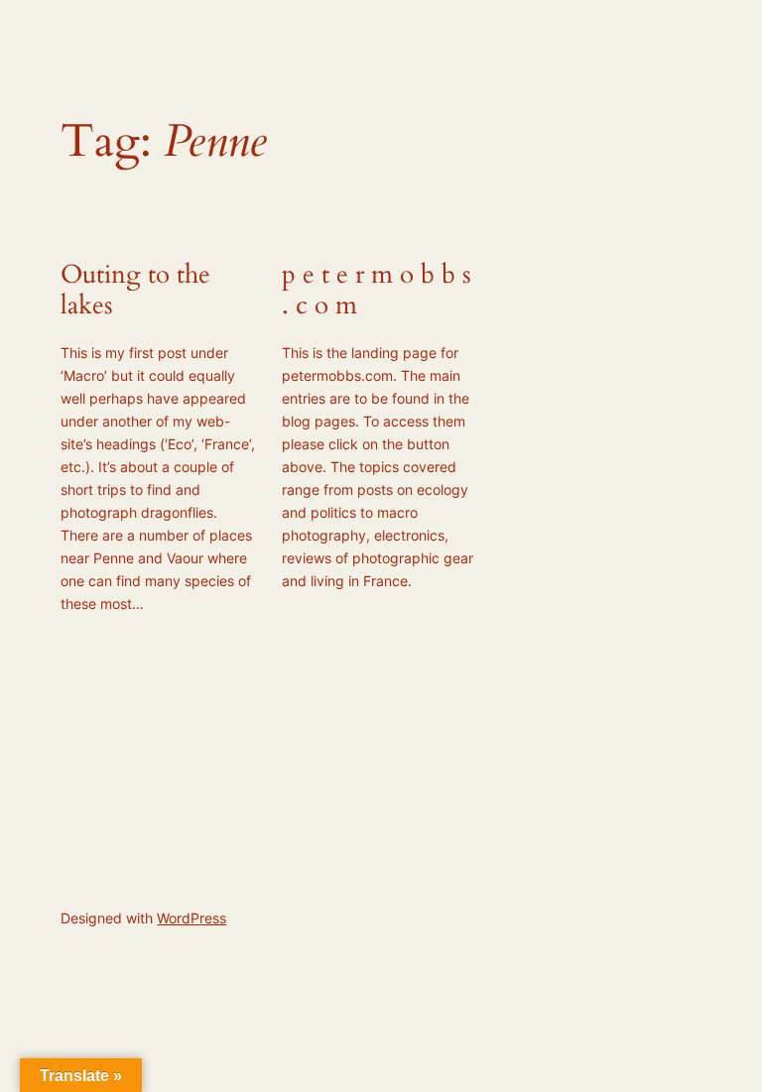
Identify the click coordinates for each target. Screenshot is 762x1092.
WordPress (191, 918)
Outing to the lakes (135, 290)
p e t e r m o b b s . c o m (376, 290)
